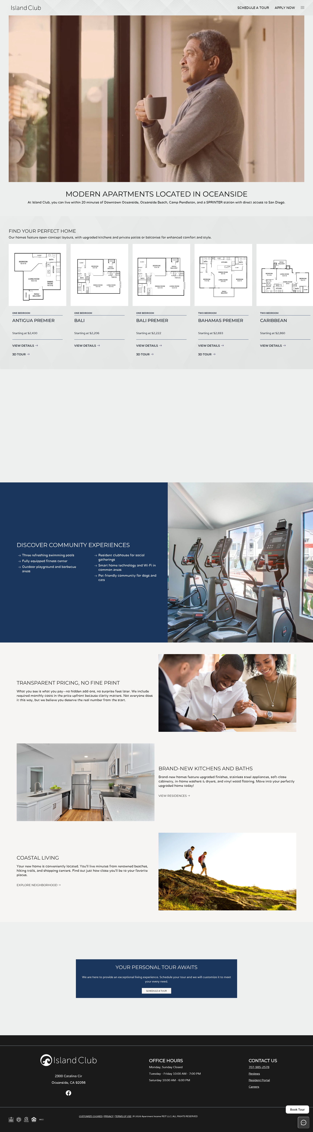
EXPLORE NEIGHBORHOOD (37, 885)
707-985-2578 (259, 1067)
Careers (254, 1087)
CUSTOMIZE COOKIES (90, 1116)
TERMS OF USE (123, 1116)
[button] (302, 7)
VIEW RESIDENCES (172, 796)
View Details (23, 345)
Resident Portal (259, 1080)
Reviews (254, 1074)
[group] (37, 301)
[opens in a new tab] (68, 1094)
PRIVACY (108, 1116)
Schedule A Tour (253, 8)
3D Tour (19, 354)
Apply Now (285, 8)
